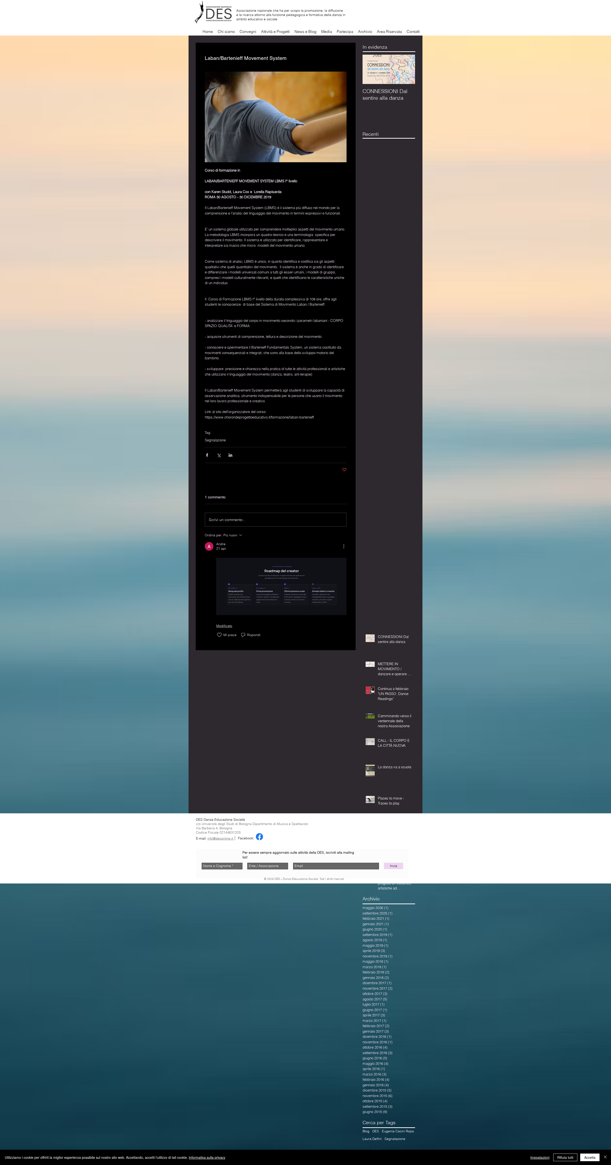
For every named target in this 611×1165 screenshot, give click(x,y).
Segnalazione (215, 440)
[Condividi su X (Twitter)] (218, 455)
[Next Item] (407, 69)
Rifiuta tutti (565, 1157)
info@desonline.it (220, 838)
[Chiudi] (605, 1157)
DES (375, 1131)
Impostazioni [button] (539, 1157)
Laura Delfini (372, 1139)
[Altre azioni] (344, 546)
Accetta (589, 1157)
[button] (326, 31)
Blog (366, 1131)
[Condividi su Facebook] (207, 455)
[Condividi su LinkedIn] (230, 455)
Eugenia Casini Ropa (398, 1131)
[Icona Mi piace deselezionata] (219, 635)
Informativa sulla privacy (207, 1157)
